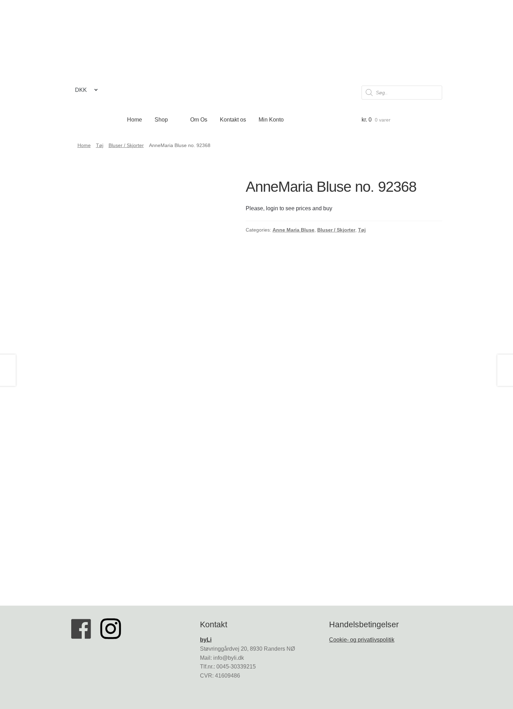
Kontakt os (233, 120)
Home (134, 120)
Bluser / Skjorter (126, 145)
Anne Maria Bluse (293, 230)
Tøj (99, 145)
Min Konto (271, 120)
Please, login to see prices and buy (289, 208)
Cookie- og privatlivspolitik (361, 640)
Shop (161, 120)
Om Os (198, 120)
